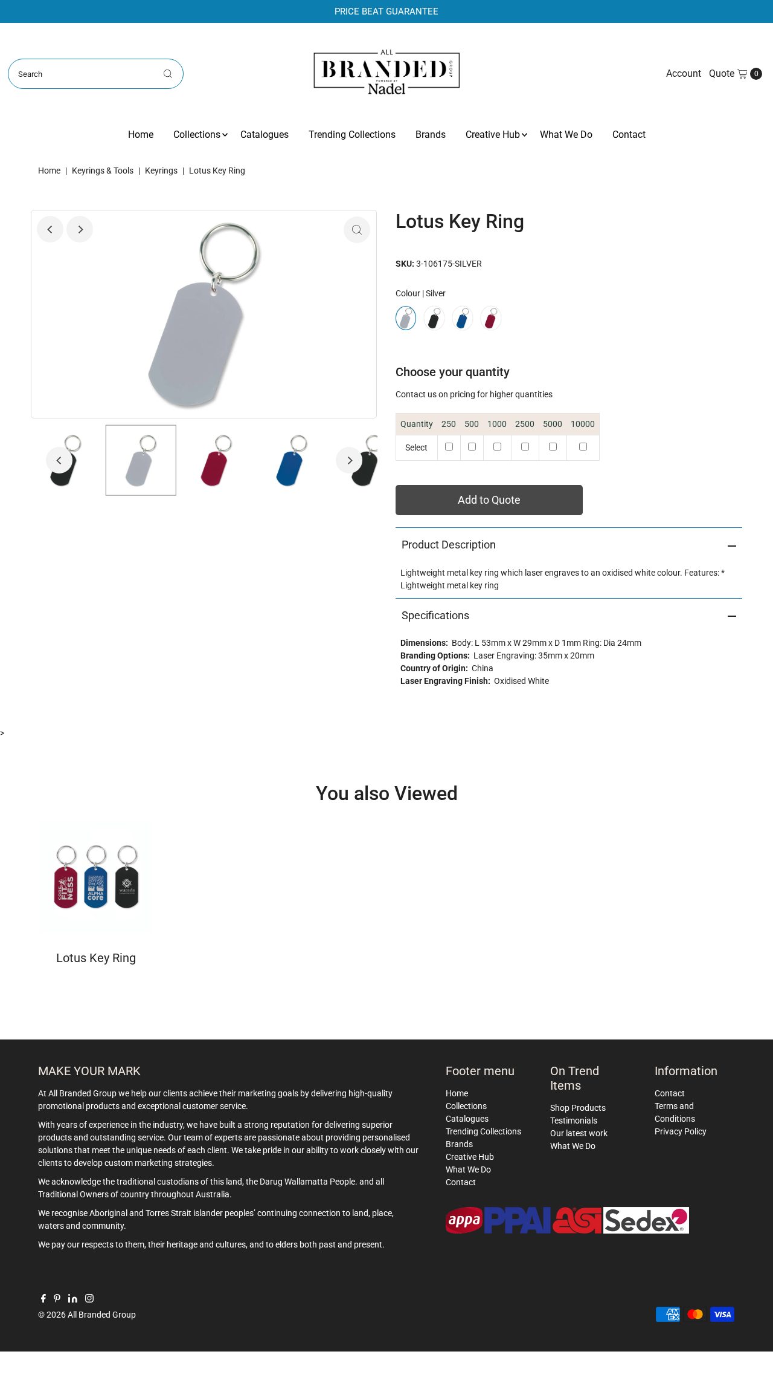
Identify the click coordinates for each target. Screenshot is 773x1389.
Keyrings (161, 170)
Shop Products (578, 1108)
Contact (629, 134)
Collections (196, 134)
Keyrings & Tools (102, 170)
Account (683, 73)
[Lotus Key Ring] (96, 877)
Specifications (435, 615)
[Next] (79, 229)
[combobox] (96, 74)
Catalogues (264, 134)
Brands (430, 134)
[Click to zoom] (357, 229)
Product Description (449, 544)
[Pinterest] (57, 1299)
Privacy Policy (681, 1131)
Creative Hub (493, 134)
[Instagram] (89, 1299)
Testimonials (573, 1120)
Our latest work (579, 1133)
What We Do (566, 134)
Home (140, 134)
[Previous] (50, 229)
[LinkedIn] (72, 1299)
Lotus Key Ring (96, 958)
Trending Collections (352, 134)
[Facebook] (43, 1299)
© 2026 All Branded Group (87, 1314)
